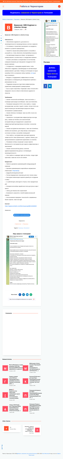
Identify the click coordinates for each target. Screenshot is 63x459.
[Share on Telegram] (27, 294)
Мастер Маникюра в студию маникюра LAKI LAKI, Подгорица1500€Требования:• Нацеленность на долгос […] (16, 367)
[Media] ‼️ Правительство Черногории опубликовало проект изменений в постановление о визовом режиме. (14, 394)
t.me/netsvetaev (56, 1)
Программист (27, 227)
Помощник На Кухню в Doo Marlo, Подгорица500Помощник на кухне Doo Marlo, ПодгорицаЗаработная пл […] (35, 394)
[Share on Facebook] (20, 294)
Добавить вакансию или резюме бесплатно (27, 453)
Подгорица (16, 19)
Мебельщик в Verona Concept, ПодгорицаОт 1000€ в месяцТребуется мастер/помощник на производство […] (35, 367)
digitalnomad (18, 223)
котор (32, 73)
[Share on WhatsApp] (31, 294)
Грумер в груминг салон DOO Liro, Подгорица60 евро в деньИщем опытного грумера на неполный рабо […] (14, 380)
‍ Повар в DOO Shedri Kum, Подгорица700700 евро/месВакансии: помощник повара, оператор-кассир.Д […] (15, 407)
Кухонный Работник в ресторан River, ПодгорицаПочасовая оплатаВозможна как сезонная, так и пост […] (34, 380)
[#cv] (11, 428)
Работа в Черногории (7, 19)
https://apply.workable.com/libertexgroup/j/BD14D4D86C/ (21, 206)
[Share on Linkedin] (23, 294)
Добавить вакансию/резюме (22, 215)
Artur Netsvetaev (46, 453)
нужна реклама (44, 1)
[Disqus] (22, 334)
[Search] (59, 6)
